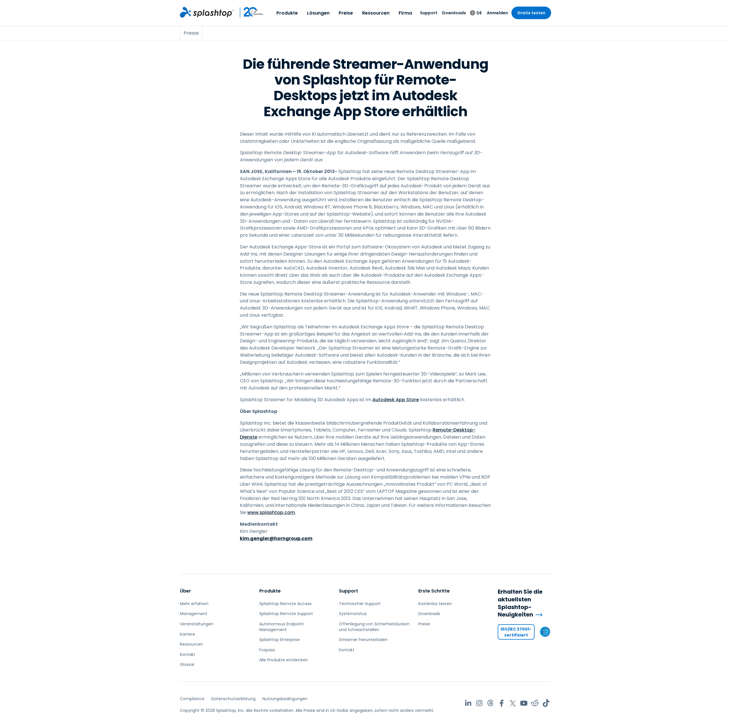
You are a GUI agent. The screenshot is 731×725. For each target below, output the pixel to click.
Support (428, 13)
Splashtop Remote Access (285, 603)
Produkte (287, 13)
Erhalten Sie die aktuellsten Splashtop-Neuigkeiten (520, 603)
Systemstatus (353, 613)
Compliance (192, 699)
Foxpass (267, 650)
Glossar (187, 664)
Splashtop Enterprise (279, 639)
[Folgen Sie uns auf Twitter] (513, 703)
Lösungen (318, 13)
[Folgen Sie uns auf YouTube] (524, 703)
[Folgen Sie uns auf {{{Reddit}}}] (535, 703)
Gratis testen (531, 13)
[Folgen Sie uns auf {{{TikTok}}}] (546, 703)
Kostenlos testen (435, 603)
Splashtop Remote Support (286, 613)
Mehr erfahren (194, 603)
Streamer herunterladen (363, 639)
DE (479, 13)
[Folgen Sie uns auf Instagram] (479, 703)
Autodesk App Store (395, 399)
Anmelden (497, 13)
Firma (405, 13)
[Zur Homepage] (207, 12)
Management (193, 613)
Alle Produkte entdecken (283, 660)
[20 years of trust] (249, 12)
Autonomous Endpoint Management (281, 626)
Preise (346, 13)
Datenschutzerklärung (233, 699)
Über (185, 591)
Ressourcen (375, 13)
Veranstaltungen (196, 624)
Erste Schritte (434, 591)
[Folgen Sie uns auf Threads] (490, 703)
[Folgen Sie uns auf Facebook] (502, 703)
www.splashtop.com (271, 512)
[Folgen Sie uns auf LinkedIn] (468, 703)
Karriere (187, 634)
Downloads (454, 13)
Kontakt (187, 654)
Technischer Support (360, 603)
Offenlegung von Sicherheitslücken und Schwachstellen (374, 626)
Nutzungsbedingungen (285, 699)
